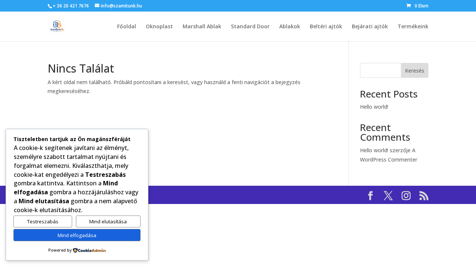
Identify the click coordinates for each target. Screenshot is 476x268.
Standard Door (250, 27)
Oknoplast (159, 27)
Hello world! (374, 106)
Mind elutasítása (108, 221)
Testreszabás (42, 221)
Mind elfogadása (77, 235)
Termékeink (413, 27)
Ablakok (289, 27)
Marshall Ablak (202, 27)
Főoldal (126, 27)
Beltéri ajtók (326, 27)
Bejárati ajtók (370, 27)
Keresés (414, 70)
